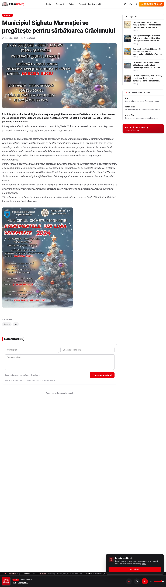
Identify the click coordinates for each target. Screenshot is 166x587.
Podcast (82, 4)
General (7, 15)
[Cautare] (135, 4)
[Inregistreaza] (129, 581)
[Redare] (145, 581)
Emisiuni (72, 4)
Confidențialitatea (35, 380)
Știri (15, 324)
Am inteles (134, 569)
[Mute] (151, 581)
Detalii (144, 564)
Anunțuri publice (153, 4)
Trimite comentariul (102, 375)
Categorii (60, 4)
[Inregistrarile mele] (137, 581)
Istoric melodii (94, 4)
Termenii (46, 380)
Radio (48, 4)
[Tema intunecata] (130, 4)
